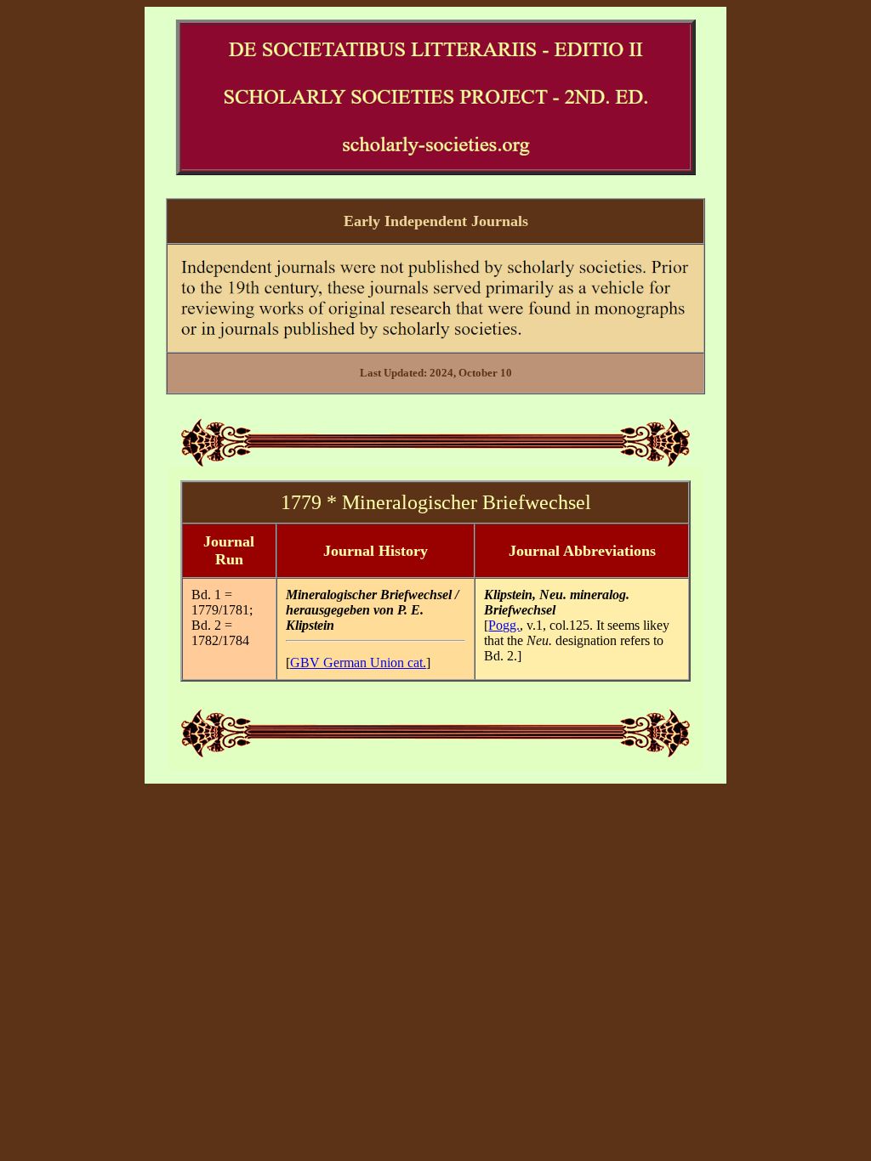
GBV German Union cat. (358, 662)
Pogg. (504, 625)
